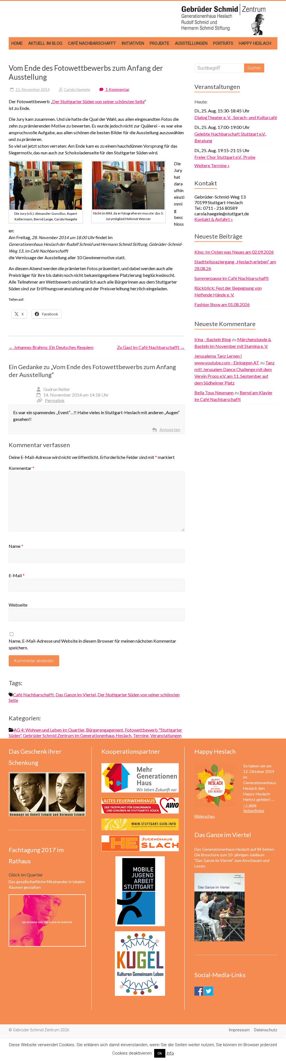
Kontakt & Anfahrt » (213, 219)
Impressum (239, 1029)
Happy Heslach (255, 43)
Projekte (159, 43)
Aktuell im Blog (45, 43)
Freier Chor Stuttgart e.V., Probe (224, 157)
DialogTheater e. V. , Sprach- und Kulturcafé (235, 117)
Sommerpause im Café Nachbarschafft (231, 278)
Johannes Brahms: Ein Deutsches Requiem (51, 347)
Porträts (223, 43)
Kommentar (21, 468)
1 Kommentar (117, 89)
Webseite (18, 604)
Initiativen (132, 43)
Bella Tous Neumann (213, 392)
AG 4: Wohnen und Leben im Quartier (49, 729)
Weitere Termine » (212, 165)
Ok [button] (160, 1053)
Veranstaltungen (166, 735)
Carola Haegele (77, 89)
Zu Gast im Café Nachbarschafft (151, 347)
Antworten (169, 429)
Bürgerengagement (104, 729)
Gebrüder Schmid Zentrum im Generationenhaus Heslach (77, 735)
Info (170, 1053)
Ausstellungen (191, 43)
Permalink (55, 400)
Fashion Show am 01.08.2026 (222, 304)
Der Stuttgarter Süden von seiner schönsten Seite (98, 101)
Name (16, 546)
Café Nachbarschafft (92, 43)
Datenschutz (265, 1029)
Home (17, 43)
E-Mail (17, 575)
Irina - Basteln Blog (212, 339)
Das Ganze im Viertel (76, 694)
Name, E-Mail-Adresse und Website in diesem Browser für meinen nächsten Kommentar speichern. (92, 644)
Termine (141, 735)
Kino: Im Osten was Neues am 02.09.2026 (234, 251)
